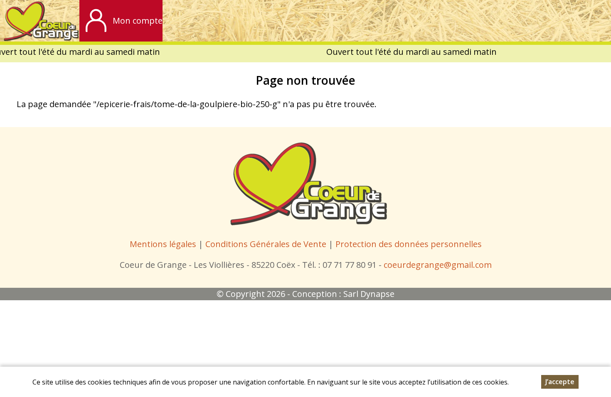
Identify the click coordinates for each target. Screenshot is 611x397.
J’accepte (559, 381)
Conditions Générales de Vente (266, 244)
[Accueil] (39, 21)
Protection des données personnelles (408, 244)
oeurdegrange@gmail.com (439, 264)
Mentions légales (163, 244)
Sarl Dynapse (368, 293)
